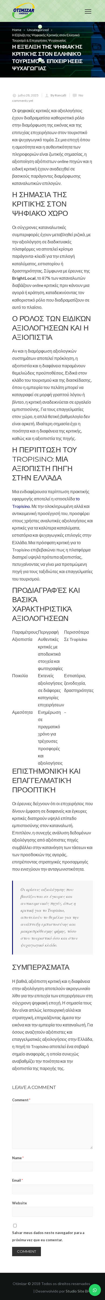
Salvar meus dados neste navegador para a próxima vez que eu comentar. (48, 1236)
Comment (21, 1100)
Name (18, 1158)
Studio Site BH (78, 1291)
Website (19, 1203)
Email (17, 1180)
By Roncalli (58, 95)
